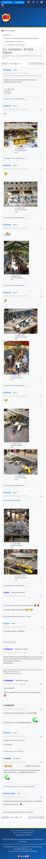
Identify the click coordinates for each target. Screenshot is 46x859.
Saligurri (9, 649)
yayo (7, 623)
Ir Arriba (5, 817)
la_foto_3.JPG (20, 208)
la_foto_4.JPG (16, 276)
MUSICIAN (9, 705)
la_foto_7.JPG (16, 444)
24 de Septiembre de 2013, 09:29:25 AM (16, 109)
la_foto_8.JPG (20, 476)
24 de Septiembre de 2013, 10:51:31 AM (14, 652)
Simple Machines (28, 832)
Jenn (7, 592)
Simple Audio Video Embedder (23, 835)
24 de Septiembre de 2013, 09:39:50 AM (16, 396)
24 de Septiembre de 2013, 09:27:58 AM (16, 73)
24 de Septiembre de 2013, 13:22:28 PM (14, 709)
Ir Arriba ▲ (31, 830)
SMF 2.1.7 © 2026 (18, 832)
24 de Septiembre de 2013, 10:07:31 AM (14, 596)
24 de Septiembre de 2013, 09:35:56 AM (16, 169)
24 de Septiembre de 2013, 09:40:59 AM (16, 496)
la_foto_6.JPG (16, 376)
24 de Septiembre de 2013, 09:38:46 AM (16, 296)
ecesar (8, 758)
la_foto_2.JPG (20, 149)
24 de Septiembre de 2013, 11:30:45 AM (14, 684)
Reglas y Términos (22, 830)
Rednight (9, 680)
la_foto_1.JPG (10, 89)
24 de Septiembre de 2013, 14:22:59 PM (14, 736)
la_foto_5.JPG (20, 335)
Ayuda (13, 830)
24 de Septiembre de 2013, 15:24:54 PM (14, 797)
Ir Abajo (4, 64)
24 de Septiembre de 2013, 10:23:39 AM (14, 627)
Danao (8, 70)
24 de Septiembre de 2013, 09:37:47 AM (16, 228)
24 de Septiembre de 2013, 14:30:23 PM (14, 762)
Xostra (8, 732)
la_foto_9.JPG (16, 544)
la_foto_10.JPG (20, 576)
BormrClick (10, 793)
